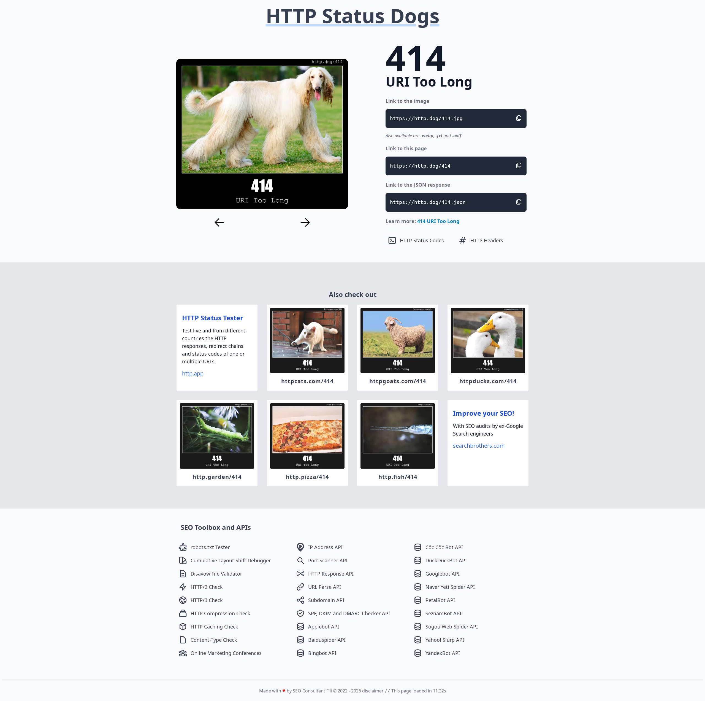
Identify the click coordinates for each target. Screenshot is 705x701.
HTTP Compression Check (220, 613)
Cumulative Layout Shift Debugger (231, 560)
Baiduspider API (327, 639)
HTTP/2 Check (207, 587)
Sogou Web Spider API (451, 626)
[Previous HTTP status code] (219, 222)
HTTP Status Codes (422, 240)
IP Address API (325, 547)
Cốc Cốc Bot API (444, 547)
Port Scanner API (328, 560)
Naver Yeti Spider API (450, 587)
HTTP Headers (486, 240)
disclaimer (373, 691)
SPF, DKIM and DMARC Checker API (349, 613)
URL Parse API (324, 587)
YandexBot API (442, 653)
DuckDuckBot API (446, 560)
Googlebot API (442, 573)
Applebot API (323, 626)
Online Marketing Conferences (226, 653)
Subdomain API (326, 600)
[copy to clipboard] (519, 118)
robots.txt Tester (210, 547)
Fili (329, 691)
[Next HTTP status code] (305, 222)
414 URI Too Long (438, 221)
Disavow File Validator (216, 573)
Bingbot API (322, 653)
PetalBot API (440, 600)
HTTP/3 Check (207, 600)
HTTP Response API (331, 573)
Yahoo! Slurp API (444, 639)
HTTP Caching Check (214, 626)
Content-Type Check (214, 639)
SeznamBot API (443, 613)
